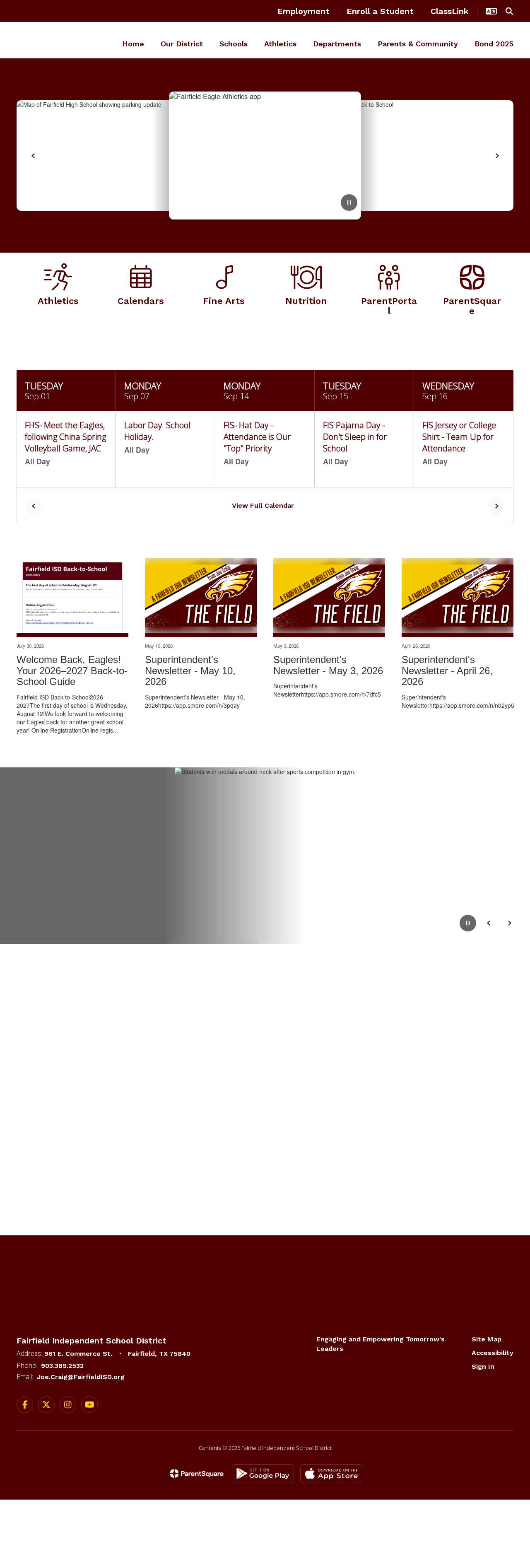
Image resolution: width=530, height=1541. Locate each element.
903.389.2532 (62, 1366)
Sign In (483, 1366)
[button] (491, 11)
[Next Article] (497, 155)
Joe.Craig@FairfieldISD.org (81, 1377)
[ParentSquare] (197, 1473)
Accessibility (492, 1353)
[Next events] (496, 506)
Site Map (486, 1339)
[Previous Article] (33, 155)
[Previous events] (33, 506)
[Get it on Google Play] (263, 1473)
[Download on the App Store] (331, 1473)
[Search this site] (509, 11)
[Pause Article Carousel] (349, 203)
